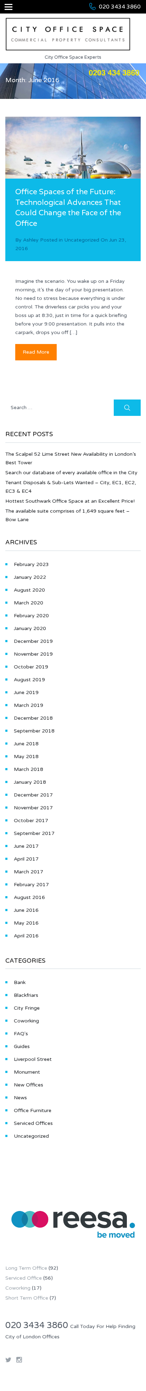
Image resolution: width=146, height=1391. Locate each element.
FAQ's (21, 1034)
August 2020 (29, 590)
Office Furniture (32, 1110)
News (20, 1098)
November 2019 (33, 654)
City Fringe (27, 1008)
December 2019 (33, 641)
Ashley (31, 240)
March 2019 (28, 705)
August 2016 (29, 897)
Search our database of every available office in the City (71, 473)
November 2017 (33, 808)
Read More (36, 352)
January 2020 (30, 628)
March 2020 (28, 603)
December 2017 (33, 795)
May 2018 (26, 756)
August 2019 (29, 680)
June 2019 (26, 692)
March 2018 (28, 769)
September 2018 (34, 731)
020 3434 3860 (120, 6)
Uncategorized (81, 240)
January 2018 (30, 782)
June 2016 (26, 910)
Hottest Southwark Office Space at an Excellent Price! (70, 501)
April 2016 (26, 936)
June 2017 (26, 846)
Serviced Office (23, 1278)
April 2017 (26, 859)
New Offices (28, 1085)
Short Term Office (26, 1298)
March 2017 (28, 872)
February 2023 (31, 564)
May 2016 (26, 923)
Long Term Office (26, 1268)
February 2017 (31, 885)
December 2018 (33, 718)
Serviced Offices (33, 1123)
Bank (20, 982)
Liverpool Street (33, 1059)
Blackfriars (26, 995)
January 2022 (30, 577)
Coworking (26, 1021)
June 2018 (26, 744)
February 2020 (31, 616)
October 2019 (31, 667)
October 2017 (31, 821)
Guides (22, 1046)
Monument (27, 1072)
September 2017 (34, 833)
